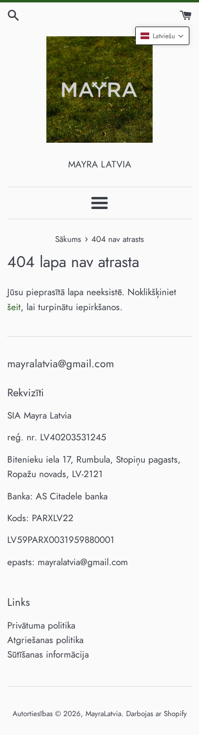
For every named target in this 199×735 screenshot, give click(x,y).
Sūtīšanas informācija (48, 654)
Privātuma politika (41, 625)
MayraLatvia (103, 713)
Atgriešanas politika (45, 639)
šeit (14, 307)
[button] (162, 36)
